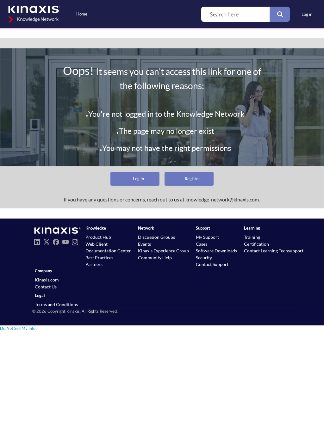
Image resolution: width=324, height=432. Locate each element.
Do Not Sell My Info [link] (17, 328)
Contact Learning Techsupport (273, 250)
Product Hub (98, 237)
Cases (201, 244)
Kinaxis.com (47, 279)
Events (144, 244)
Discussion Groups (156, 237)
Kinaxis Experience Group (163, 250)
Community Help (155, 257)
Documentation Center (108, 250)
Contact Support (212, 264)
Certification (256, 244)
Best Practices (99, 257)
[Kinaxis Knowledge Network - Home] (33, 14)
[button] (280, 14)
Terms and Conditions (56, 304)
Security (204, 257)
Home (81, 13)
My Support (207, 237)
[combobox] (235, 14)
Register (192, 178)
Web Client (96, 244)
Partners (94, 264)
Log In (138, 178)
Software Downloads (216, 250)
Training (252, 237)
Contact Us (46, 286)
